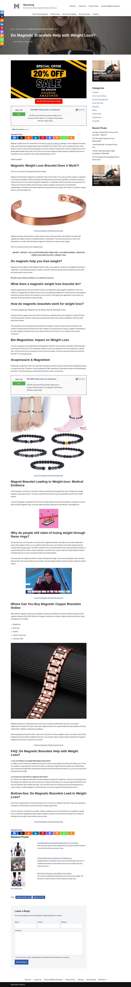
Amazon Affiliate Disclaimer (110, 6)
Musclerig (95, 106)
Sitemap (80, 979)
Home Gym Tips (84, 14)
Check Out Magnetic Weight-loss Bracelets (48, 231)
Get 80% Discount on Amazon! (45, 110)
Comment (18, 930)
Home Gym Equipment (40, 14)
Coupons (95, 14)
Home (12, 29)
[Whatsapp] (64, 137)
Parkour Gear (55, 14)
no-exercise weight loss (53, 143)
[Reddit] (28, 137)
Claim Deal (81, 109)
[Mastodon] (50, 137)
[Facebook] (14, 137)
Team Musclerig (18, 41)
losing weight (26, 354)
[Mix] (57, 137)
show (26, 129)
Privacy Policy (93, 6)
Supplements (96, 117)
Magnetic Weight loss (23, 897)
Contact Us (82, 6)
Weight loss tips (39, 897)
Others (94, 110)
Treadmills (95, 121)
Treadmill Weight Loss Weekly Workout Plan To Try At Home (57, 843)
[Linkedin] (35, 137)
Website (64, 922)
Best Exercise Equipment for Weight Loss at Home (54, 873)
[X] (21, 137)
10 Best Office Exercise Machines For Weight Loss (54, 858)
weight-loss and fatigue (35, 729)
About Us (72, 6)
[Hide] (1, 47)
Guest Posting (91, 979)
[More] (71, 137)
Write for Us (102, 979)
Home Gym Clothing (69, 14)
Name (17, 922)
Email (40, 922)
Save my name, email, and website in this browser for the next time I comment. (42, 957)
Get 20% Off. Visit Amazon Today (49, 101)
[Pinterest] (42, 137)
